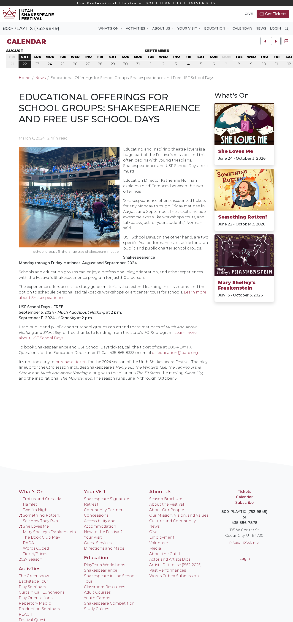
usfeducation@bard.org (175, 353)
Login (275, 28)
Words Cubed (36, 548)
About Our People (166, 510)
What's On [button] (108, 28)
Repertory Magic (35, 603)
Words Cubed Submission (174, 576)
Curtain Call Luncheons (41, 592)
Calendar (242, 28)
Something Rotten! (242, 217)
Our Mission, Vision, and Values (178, 515)
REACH (25, 614)
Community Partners (104, 510)
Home (24, 78)
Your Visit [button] (187, 28)
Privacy (234, 542)
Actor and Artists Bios (169, 559)
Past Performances (167, 570)
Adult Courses (97, 592)
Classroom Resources (104, 587)
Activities (30, 568)
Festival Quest (32, 620)
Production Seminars (39, 609)
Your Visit (95, 491)
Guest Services (97, 543)
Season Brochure (165, 499)
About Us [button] (161, 28)
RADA (28, 543)
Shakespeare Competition (109, 603)
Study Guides (96, 609)
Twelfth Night (36, 510)
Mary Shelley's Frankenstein (236, 285)
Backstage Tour (33, 581)
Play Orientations (35, 598)
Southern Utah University (146, 3)
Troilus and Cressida (42, 499)
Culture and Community (172, 521)
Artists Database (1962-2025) (175, 565)
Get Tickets (275, 14)
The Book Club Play (41, 537)
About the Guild (164, 554)
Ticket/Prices (35, 554)
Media (155, 548)
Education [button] (215, 28)
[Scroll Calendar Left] (265, 41)
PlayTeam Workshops (104, 565)
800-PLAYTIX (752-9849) (31, 28)
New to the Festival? (103, 532)
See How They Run (40, 521)
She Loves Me (235, 151)
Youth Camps (97, 598)
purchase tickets (71, 362)
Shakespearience (100, 570)
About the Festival (166, 504)
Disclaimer (251, 542)
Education (96, 557)
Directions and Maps (104, 548)
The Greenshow (34, 576)
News (260, 28)
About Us (160, 491)
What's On (231, 95)
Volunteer (158, 543)
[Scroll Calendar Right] (276, 41)
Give (249, 14)
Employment (161, 537)
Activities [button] (136, 28)
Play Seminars (32, 587)
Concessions (96, 515)
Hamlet (30, 504)
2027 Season (30, 559)
